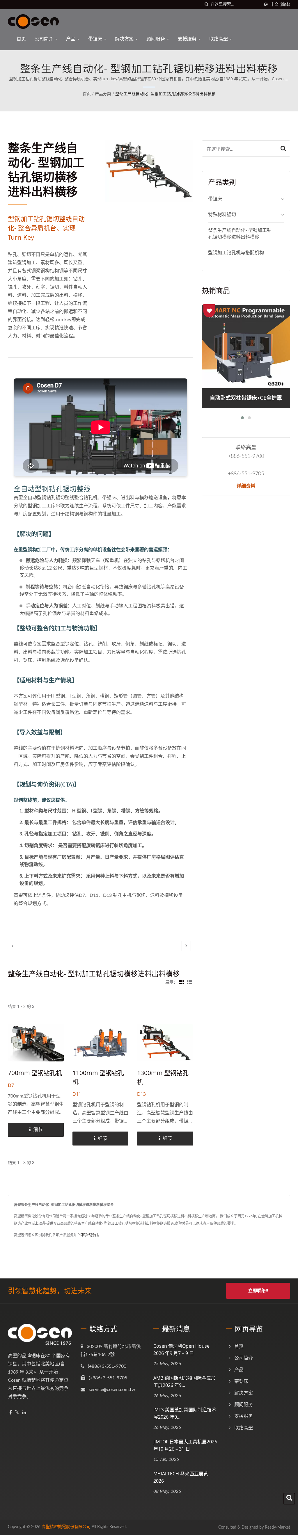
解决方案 (125, 38)
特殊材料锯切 (222, 214)
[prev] (12, 946)
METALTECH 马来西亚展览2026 (180, 1477)
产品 (71, 38)
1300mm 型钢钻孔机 (163, 1077)
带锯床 (95, 38)
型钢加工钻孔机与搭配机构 (236, 252)
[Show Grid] (182, 982)
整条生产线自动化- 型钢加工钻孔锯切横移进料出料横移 (165, 94)
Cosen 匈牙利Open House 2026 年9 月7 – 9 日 (181, 1349)
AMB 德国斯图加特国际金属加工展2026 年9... (184, 1381)
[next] (186, 946)
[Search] (283, 148)
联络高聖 (219, 38)
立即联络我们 (87, 1235)
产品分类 (103, 94)
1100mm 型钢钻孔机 (98, 1077)
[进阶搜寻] (289, 1498)
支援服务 (188, 38)
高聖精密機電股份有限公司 (66, 1527)
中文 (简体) (280, 4)
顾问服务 (156, 38)
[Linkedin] (24, 1412)
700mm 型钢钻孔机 (35, 1073)
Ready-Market (277, 1527)
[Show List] (189, 982)
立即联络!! (258, 1291)
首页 (21, 38)
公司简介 (44, 38)
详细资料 (246, 486)
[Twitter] (17, 1412)
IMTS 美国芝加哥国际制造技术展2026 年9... (184, 1413)
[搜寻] (206, 4)
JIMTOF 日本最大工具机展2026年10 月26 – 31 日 (185, 1445)
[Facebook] (10, 1412)
